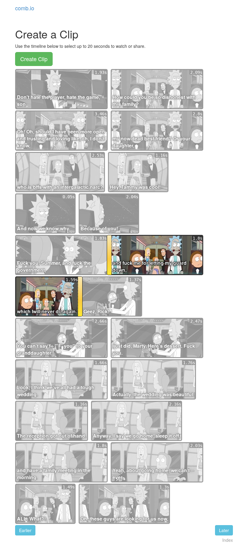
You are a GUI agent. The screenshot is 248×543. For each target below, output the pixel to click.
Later (224, 530)
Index (227, 540)
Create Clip (33, 59)
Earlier (25, 530)
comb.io (24, 8)
